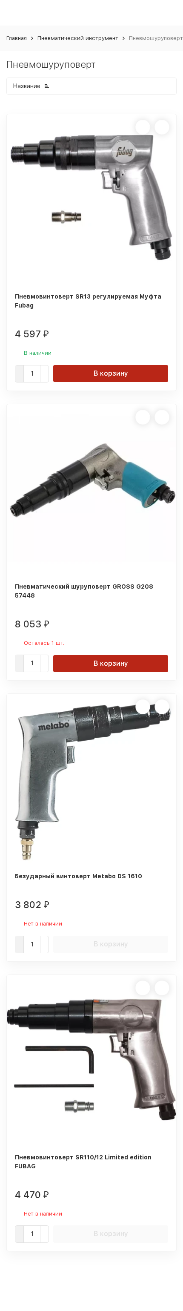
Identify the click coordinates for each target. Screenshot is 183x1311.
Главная (16, 38)
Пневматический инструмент (77, 38)
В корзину (111, 373)
